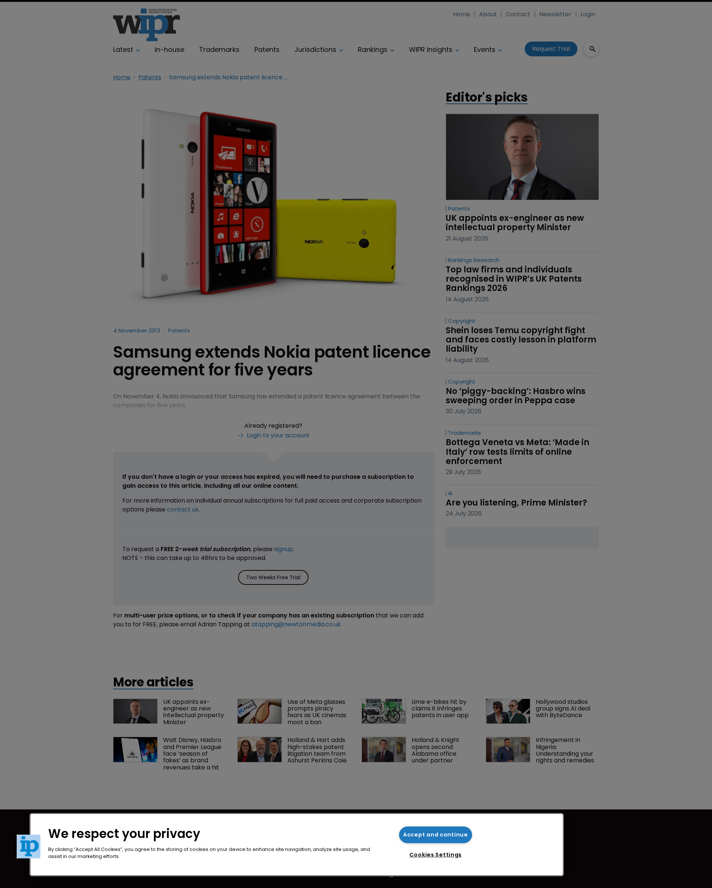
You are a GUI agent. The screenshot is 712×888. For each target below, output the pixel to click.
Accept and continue (435, 834)
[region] (297, 844)
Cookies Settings (435, 854)
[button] (28, 846)
